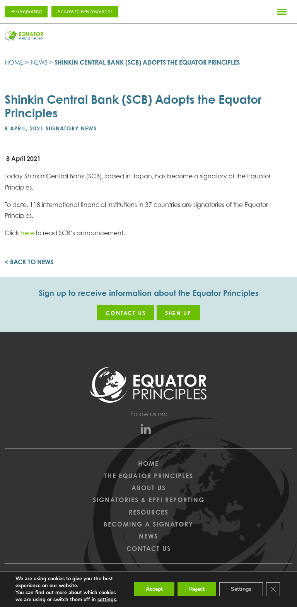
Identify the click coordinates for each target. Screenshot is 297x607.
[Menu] (281, 12)
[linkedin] (148, 431)
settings (106, 599)
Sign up (178, 312)
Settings (241, 589)
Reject (197, 589)
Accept (154, 589)
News (39, 62)
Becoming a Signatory (148, 524)
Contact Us (148, 548)
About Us (148, 488)
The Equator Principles (148, 476)
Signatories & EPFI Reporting (149, 500)
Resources (149, 512)
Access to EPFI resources (85, 11)
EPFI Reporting (26, 11)
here (26, 233)
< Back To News (29, 262)
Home (14, 62)
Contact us (126, 312)
